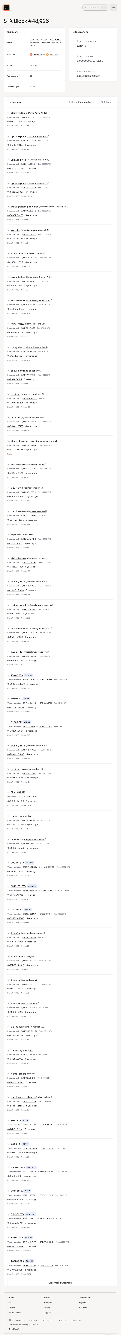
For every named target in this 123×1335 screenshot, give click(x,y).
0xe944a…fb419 (15, 473)
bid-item (16, 1026)
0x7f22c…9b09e (15, 1246)
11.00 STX (16, 1120)
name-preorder (20, 1073)
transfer (15, 253)
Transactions (85, 1297)
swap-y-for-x (18, 581)
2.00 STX (16, 1144)
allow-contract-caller (23, 370)
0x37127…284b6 (15, 449)
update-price (18, 136)
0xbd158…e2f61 (15, 941)
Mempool (48, 1302)
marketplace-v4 (38, 511)
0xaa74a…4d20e (15, 520)
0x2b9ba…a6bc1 (15, 1082)
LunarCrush (33, 1325)
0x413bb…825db (15, 1199)
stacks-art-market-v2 (32, 394)
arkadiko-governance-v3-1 (35, 230)
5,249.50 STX (17, 1214)
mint (13, 534)
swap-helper (18, 276)
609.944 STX (17, 862)
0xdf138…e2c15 (14, 543)
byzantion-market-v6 (32, 417)
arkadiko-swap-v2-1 (36, 581)
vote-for (15, 230)
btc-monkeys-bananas (32, 253)
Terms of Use (62, 1320)
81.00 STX (16, 722)
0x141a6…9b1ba (14, 1129)
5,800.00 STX (18, 1167)
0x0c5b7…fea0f (15, 566)
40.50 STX (16, 698)
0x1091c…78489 (15, 1035)
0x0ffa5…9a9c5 (15, 1059)
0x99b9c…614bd (15, 496)
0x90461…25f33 (15, 426)
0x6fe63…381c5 (15, 145)
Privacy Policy (76, 1320)
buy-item (16, 487)
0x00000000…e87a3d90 (89, 61)
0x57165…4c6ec (15, 238)
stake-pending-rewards (24, 206)
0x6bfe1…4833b (15, 894)
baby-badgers (44, 1097)
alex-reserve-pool (36, 464)
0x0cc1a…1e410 (15, 1223)
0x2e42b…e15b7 (15, 285)
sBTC (11, 1302)
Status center (15, 1313)
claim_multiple (19, 112)
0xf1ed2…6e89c (15, 191)
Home (11, 1297)
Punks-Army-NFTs (37, 112)
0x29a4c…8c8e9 (15, 754)
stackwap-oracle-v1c (37, 136)
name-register (19, 815)
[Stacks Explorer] (6, 7)
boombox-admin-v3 (37, 347)
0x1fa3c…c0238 (15, 637)
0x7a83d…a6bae (15, 309)
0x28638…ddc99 (15, 848)
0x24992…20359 (15, 824)
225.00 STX (17, 909)
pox (38, 370)
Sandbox (83, 1307)
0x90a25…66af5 (15, 730)
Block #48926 (18, 792)
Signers (82, 1302)
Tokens (12, 1307)
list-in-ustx (17, 839)
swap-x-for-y (18, 651)
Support (47, 1313)
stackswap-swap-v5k (41, 605)
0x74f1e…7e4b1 (14, 379)
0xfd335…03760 (15, 707)
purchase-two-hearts (23, 1097)
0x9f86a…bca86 (15, 801)
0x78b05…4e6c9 (15, 965)
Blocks (47, 1297)
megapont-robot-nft (34, 839)
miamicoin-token (29, 1003)
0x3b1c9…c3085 (15, 660)
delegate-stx (18, 347)
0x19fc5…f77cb (14, 121)
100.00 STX (17, 675)
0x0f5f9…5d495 (15, 402)
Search (47, 1307)
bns (31, 816)
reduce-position (20, 604)
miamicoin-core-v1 (34, 323)
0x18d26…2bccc (15, 168)
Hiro (51, 1320)
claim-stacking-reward (24, 440)
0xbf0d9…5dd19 (15, 590)
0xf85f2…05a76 (15, 988)
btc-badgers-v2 (29, 956)
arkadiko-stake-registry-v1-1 (53, 206)
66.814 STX (17, 1190)
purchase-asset (20, 511)
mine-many (17, 323)
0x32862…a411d (15, 1012)
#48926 (37, 54)
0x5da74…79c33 (15, 215)
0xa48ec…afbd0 (15, 1105)
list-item (15, 394)
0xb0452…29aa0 (15, 777)
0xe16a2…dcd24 (15, 355)
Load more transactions (60, 1282)
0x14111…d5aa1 (14, 613)
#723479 (54, 54)
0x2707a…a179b (15, 1269)
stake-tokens (18, 464)
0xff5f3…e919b (14, 1176)
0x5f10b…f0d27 (15, 871)
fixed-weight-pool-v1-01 (39, 277)
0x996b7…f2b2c (15, 1152)
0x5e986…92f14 (15, 332)
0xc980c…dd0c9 (16, 684)
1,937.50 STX (17, 1261)
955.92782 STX (18, 886)
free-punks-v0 (24, 534)
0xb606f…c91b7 (15, 262)
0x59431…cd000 (15, 918)
